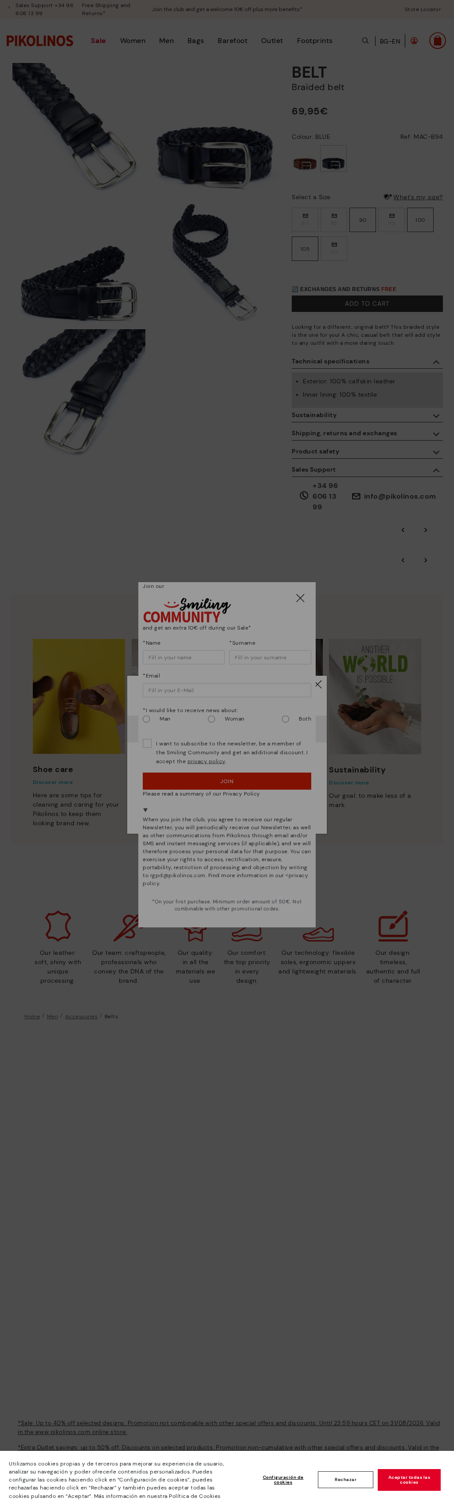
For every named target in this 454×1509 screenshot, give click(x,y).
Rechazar (345, 1479)
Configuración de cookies (283, 1479)
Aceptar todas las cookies (409, 1479)
